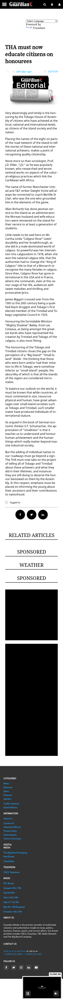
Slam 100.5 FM (11, 897)
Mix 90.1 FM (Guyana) (14, 906)
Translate (39, 28)
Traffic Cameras (11, 803)
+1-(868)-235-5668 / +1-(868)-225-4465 (23, 954)
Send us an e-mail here (15, 951)
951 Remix (9, 883)
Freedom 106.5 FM (13, 911)
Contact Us (9, 823)
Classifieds (9, 861)
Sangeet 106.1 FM (12, 888)
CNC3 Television (11, 872)
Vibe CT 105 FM (11, 902)
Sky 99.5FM (9, 892)
